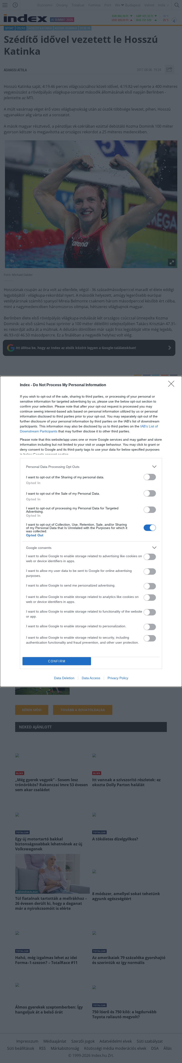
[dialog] (91, 531)
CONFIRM (57, 661)
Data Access (91, 678)
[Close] (172, 385)
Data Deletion (64, 678)
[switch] (150, 477)
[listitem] (91, 466)
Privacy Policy (118, 678)
